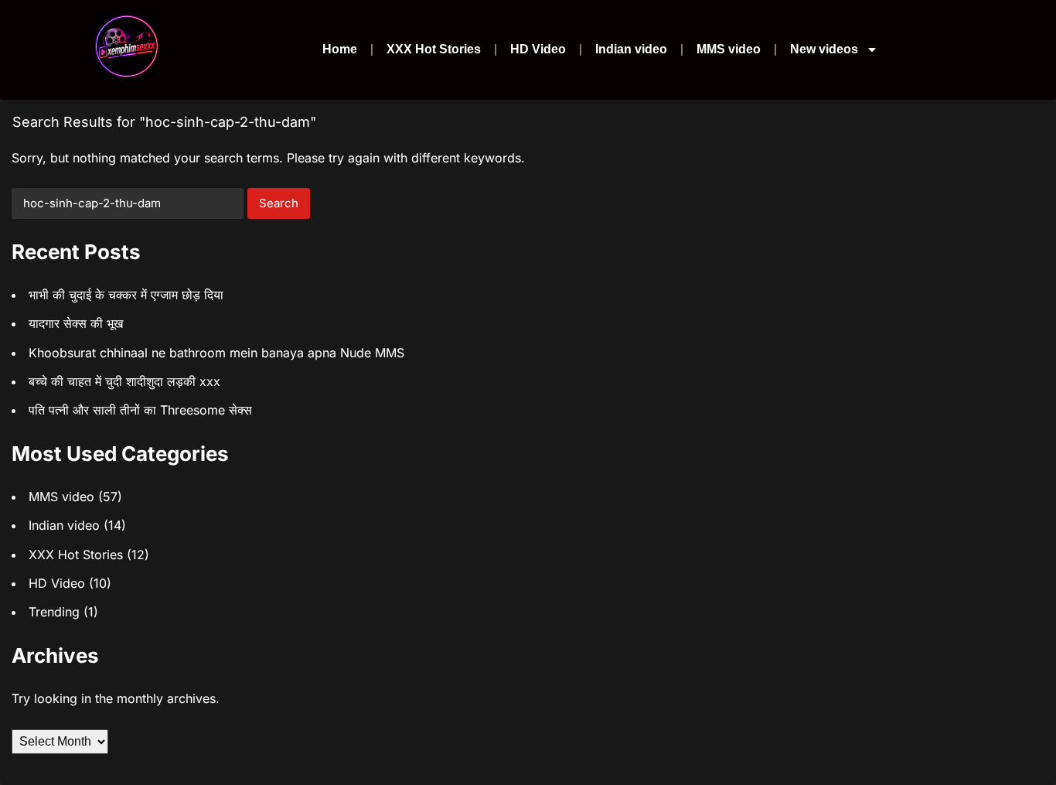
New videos (824, 49)
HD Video (538, 49)
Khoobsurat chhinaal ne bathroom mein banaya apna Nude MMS (216, 352)
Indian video (631, 49)
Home (339, 49)
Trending (54, 611)
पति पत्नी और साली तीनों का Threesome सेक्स (140, 410)
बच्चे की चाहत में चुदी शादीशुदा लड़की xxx (124, 381)
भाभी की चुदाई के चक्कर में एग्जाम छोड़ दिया (126, 294)
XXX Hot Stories (434, 49)
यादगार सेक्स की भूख (76, 323)
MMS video (729, 49)
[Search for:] (128, 203)
